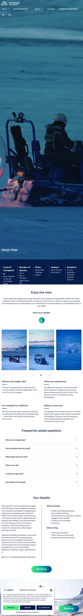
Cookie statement (21, 612)
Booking (69, 608)
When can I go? (12, 465)
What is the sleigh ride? (16, 440)
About (37, 9)
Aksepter (11, 607)
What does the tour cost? (17, 457)
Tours (4, 9)
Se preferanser (44, 607)
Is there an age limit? (15, 474)
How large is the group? (16, 482)
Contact (51, 9)
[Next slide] (50, 375)
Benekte (28, 607)
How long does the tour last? (18, 448)
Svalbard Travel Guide (68, 9)
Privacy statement (32, 612)
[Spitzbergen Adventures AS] (10, 3)
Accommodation (21, 9)
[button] (51, 590)
